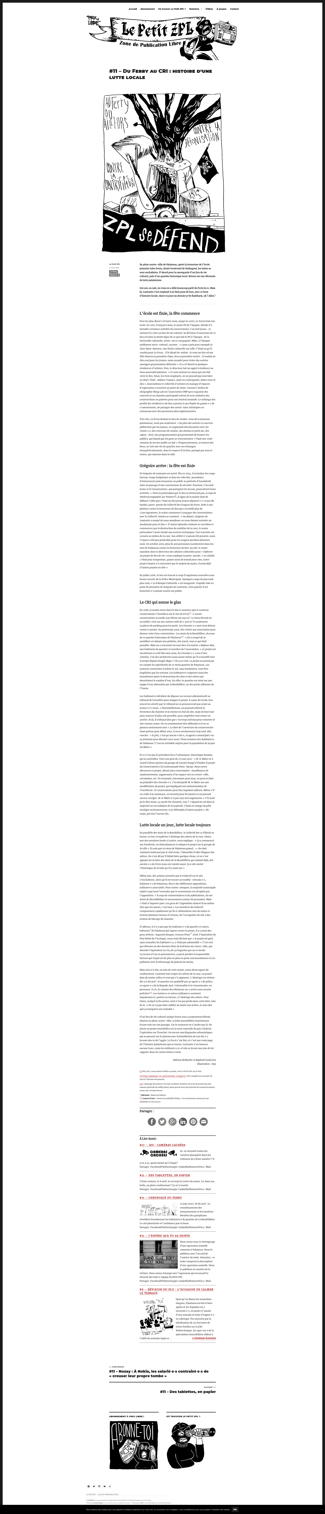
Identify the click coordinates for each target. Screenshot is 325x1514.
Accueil (133, 9)
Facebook (152, 1121)
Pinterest (193, 1121)
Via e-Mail (203, 1121)
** (191, 934)
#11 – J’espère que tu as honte (165, 1235)
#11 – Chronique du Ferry (161, 1197)
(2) (182, 637)
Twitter (162, 1121)
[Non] (322, 1509)
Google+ (172, 1121)
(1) (190, 613)
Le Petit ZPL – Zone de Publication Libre (102, 1494)
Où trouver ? (172, 9)
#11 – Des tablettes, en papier (165, 1175)
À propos (221, 9)
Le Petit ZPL (114, 264)
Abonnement (147, 9)
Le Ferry (113, 272)
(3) (150, 993)
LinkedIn (183, 1121)
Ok (235, 1509)
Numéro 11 (114, 275)
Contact (234, 9)
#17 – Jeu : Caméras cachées (163, 1145)
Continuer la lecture (205, 1338)
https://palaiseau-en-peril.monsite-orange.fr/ (164, 1076)
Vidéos (209, 9)
